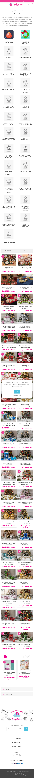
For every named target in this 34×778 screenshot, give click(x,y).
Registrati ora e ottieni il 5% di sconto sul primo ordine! (17, 1)
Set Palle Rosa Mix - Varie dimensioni (9, 602)
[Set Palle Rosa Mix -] (9, 594)
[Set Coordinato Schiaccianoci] (9, 377)
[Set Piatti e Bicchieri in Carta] (9, 279)
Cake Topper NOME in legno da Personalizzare (9, 673)
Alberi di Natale (25, 57)
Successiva (24, 656)
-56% (4, 662)
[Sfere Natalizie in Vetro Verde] (9, 574)
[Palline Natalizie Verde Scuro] (25, 637)
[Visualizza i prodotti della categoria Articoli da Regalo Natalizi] (9, 66)
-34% (3, 510)
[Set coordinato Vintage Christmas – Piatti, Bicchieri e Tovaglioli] (9, 299)
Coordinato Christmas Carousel (25, 268)
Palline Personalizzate (9, 41)
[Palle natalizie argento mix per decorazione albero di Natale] (25, 436)
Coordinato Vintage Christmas (8, 307)
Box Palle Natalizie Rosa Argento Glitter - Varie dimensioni (8, 327)
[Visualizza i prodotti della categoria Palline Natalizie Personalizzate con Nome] (25, 182)
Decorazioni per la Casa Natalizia (25, 123)
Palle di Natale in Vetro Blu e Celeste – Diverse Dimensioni (9, 425)
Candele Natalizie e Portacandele (8, 90)
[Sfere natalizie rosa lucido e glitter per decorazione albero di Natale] (25, 494)
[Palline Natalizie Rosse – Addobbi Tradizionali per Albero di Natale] (9, 637)
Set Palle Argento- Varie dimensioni (8, 543)
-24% (19, 295)
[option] (9, 670)
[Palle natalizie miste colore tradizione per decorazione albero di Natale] (25, 615)
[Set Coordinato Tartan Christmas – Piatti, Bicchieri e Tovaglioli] (9, 260)
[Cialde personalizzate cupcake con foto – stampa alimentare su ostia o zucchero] (25, 665)
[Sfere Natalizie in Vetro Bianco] (25, 416)
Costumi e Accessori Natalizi (25, 108)
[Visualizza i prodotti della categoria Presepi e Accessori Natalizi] (25, 217)
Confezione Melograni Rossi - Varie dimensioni (8, 366)
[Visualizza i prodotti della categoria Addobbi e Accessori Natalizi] (25, 34)
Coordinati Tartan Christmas (8, 268)
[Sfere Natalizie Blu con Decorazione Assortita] (9, 455)
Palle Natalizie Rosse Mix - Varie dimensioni (25, 483)
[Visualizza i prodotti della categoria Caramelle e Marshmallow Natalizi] (25, 83)
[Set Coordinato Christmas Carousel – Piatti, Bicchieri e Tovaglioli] (25, 260)
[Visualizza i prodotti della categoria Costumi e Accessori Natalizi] (25, 99)
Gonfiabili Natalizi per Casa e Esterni (8, 173)
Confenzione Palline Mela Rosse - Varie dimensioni (9, 346)
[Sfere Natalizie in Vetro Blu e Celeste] (9, 416)
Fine (28, 656)
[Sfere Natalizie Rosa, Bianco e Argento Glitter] (9, 318)
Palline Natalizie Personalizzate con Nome (25, 190)
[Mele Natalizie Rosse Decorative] (9, 338)
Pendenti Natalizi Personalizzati (8, 225)
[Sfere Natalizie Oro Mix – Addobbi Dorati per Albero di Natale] (9, 494)
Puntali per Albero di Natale (9, 241)
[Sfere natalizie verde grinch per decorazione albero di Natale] (25, 299)
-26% (19, 471)
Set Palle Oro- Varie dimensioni (25, 582)
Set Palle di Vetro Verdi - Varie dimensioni (8, 582)
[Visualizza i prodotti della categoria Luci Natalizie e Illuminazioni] (25, 165)
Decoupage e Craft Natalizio (9, 123)
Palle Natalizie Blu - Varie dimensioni (9, 463)
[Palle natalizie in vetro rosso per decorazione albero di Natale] (9, 615)
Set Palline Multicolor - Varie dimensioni (25, 624)
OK (17, 391)
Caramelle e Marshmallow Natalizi (25, 91)
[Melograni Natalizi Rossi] (9, 357)
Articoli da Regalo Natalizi (9, 74)
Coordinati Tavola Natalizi (9, 107)
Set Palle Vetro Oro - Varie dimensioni (25, 602)
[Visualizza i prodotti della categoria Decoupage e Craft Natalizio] (9, 116)
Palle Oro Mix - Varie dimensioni (8, 502)
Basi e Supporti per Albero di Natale (25, 74)
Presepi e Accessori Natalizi (25, 225)
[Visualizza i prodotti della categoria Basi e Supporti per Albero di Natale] (25, 66)
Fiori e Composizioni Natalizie (9, 156)
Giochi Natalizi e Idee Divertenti (25, 156)
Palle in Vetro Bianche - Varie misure (25, 424)
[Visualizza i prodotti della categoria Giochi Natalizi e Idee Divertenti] (25, 148)
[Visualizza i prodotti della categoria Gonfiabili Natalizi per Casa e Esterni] (9, 165)
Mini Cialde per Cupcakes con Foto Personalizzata (24, 673)
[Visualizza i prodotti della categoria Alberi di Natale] (25, 51)
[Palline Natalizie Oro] (25, 574)
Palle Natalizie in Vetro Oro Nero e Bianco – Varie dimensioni (25, 464)
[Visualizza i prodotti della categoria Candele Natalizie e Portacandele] (9, 83)
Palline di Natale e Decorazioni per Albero (8, 207)
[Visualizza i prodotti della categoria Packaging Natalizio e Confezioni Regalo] (9, 182)
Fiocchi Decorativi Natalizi (25, 140)
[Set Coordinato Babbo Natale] (25, 377)
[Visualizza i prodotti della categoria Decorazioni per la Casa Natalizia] (25, 116)
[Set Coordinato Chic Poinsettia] (25, 357)
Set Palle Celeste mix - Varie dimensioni (9, 563)
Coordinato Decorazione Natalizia (8, 287)
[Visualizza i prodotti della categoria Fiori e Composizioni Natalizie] (9, 148)
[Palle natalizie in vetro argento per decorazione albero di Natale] (9, 535)
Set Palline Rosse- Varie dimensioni (8, 645)
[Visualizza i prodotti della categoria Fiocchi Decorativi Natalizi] (25, 132)
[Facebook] (14, 755)
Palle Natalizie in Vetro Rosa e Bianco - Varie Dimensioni (9, 484)
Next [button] (31, 671)
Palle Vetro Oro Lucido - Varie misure (8, 522)
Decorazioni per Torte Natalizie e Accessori (8, 140)
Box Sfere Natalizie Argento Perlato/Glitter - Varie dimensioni (25, 327)
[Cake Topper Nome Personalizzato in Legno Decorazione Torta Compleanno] (9, 665)
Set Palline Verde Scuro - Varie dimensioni (25, 645)
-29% (3, 373)
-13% (3, 412)
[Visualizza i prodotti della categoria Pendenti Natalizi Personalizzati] (9, 217)
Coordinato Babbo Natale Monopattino (9, 405)
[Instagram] (17, 755)
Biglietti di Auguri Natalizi (9, 58)
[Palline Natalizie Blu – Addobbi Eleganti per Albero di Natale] (25, 535)
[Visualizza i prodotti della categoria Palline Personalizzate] (9, 34)
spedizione (10, 679)
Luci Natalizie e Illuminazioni (25, 172)
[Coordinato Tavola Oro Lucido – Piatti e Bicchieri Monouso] (25, 279)
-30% (19, 354)
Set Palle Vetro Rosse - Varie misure (8, 624)
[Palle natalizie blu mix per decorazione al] (9, 436)
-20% (19, 510)
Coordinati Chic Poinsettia (25, 366)
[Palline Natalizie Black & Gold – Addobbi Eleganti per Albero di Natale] (25, 514)
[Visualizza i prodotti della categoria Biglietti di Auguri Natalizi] (9, 51)
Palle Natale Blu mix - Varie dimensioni (8, 444)
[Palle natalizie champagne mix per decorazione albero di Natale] (25, 555)
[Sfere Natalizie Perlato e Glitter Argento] (25, 318)
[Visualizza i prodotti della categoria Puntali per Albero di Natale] (9, 234)
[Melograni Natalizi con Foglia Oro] (25, 338)
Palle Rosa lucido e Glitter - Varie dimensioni (25, 502)
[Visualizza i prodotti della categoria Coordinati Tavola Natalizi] (9, 99)
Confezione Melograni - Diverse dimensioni (25, 346)
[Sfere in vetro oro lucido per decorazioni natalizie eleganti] (9, 514)
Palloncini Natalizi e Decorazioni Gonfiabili (25, 208)
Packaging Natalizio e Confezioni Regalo (9, 190)
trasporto (25, 775)
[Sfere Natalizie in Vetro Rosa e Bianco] (9, 475)
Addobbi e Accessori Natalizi (25, 42)
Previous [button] (2, 671)
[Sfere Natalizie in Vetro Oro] (25, 594)
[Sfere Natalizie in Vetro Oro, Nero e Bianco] (25, 455)
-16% (3, 256)
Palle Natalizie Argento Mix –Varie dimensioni (25, 444)
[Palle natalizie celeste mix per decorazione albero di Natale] (9, 555)
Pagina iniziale (14, 11)
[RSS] (20, 755)
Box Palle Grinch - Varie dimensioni (25, 307)
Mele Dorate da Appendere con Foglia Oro (25, 406)
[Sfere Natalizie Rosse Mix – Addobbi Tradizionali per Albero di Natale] (25, 475)
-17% (3, 334)
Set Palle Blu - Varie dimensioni (25, 543)
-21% (19, 373)
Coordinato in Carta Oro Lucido (25, 287)
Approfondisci (17, 395)
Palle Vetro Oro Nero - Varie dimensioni (25, 522)
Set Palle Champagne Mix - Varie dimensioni (25, 563)
